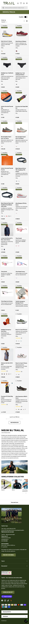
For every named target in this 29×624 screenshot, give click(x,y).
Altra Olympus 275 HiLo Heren (21, 204)
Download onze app (8, 592)
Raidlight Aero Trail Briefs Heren (7, 73)
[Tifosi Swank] (22, 230)
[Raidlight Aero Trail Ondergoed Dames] (22, 65)
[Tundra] (9, 216)
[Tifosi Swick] (7, 263)
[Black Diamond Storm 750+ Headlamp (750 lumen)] (22, 160)
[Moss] (16, 341)
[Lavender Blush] (19, 246)
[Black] (2, 84)
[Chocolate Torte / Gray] (19, 409)
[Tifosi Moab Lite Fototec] (7, 293)
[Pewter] (19, 181)
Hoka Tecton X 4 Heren (6, 41)
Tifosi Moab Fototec (20, 271)
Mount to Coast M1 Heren (21, 329)
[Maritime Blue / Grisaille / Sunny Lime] (9, 374)
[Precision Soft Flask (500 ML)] (22, 98)
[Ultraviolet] (19, 374)
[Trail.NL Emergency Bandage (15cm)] (22, 293)
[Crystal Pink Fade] (16, 246)
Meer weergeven (14, 422)
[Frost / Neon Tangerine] (2, 51)
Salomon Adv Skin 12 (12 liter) (7, 363)
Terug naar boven (14, 502)
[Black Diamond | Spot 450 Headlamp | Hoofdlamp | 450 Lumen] (7, 195)
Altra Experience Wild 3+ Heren (21, 397)
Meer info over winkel (8, 554)
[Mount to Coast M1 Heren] (22, 321)
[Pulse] (16, 374)
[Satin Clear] (2, 279)
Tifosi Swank (19, 238)
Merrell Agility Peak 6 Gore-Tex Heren (6, 137)
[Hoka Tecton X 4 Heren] (7, 33)
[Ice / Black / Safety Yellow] (16, 409)
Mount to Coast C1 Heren (21, 363)
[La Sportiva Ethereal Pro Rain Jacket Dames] (7, 230)
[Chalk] (2, 249)
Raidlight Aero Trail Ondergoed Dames (20, 73)
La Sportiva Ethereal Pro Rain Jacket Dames (7, 238)
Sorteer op (3, 20)
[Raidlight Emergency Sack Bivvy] (7, 321)
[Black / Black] (21, 409)
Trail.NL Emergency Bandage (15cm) (20, 302)
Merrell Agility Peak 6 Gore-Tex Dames (21, 137)
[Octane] (6, 216)
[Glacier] (21, 341)
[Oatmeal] (19, 341)
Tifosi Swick (4, 271)
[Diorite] (16, 146)
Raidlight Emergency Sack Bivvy (6, 330)
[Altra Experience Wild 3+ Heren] (22, 388)
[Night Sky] (4, 249)
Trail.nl (5, 620)
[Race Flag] (4, 374)
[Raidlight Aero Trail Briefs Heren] (7, 65)
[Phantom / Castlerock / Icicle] (6, 374)
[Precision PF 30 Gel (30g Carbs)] (7, 388)
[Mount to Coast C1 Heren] (22, 355)
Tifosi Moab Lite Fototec (7, 301)
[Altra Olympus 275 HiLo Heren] (22, 195)
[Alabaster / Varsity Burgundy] (16, 51)
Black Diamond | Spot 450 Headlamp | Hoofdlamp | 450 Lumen (7, 204)
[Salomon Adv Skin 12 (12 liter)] (7, 355)
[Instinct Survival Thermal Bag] (7, 98)
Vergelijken (21, 17)
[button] (23, 3)
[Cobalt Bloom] (16, 278)
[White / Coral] (23, 409)
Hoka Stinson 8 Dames (21, 41)
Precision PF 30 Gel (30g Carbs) (7, 397)
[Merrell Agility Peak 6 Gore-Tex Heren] (7, 128)
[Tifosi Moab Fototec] (22, 263)
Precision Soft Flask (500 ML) (22, 107)
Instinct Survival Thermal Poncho (7, 169)
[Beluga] (2, 146)
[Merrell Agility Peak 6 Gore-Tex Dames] (22, 128)
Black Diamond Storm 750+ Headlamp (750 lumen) (21, 170)
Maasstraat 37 (4, 536)
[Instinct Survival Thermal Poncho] (7, 160)
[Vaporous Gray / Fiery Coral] (16, 213)
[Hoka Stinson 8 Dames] (22, 33)
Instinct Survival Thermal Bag (7, 107)
